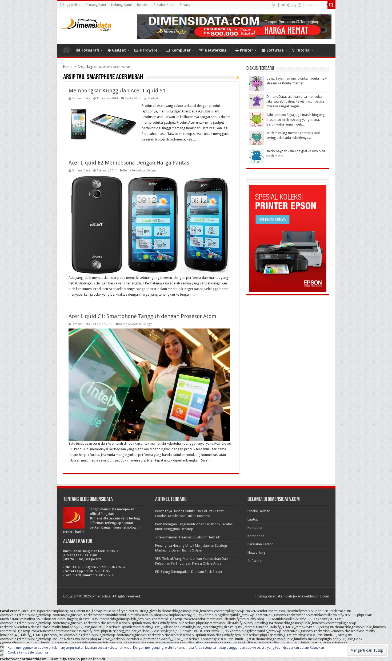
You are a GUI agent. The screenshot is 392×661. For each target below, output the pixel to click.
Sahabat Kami (164, 5)
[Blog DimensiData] (86, 23)
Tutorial (303, 50)
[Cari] (331, 5)
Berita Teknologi (136, 98)
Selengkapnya (38, 652)
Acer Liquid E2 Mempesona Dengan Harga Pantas (129, 162)
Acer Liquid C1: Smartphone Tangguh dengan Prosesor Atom (142, 316)
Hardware (149, 50)
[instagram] (299, 5)
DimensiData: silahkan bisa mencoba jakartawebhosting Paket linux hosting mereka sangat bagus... (295, 101)
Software (275, 50)
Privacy (184, 5)
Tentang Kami (96, 5)
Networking (216, 50)
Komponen (255, 536)
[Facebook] (278, 5)
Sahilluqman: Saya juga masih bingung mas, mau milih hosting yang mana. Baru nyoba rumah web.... (295, 119)
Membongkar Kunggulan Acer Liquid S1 (117, 90)
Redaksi (142, 5)
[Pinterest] (289, 5)
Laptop (252, 519)
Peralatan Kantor (260, 544)
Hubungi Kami (121, 5)
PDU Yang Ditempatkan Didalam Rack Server (188, 572)
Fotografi (90, 50)
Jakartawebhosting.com (311, 596)
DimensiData (81, 98)
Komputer (181, 50)
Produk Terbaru (259, 511)
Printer (246, 50)
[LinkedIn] (294, 5)
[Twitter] (283, 5)
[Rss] (274, 5)
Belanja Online (69, 5)
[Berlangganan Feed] (237, 77)
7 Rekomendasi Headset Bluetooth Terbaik (187, 537)
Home (66, 49)
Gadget (119, 50)
